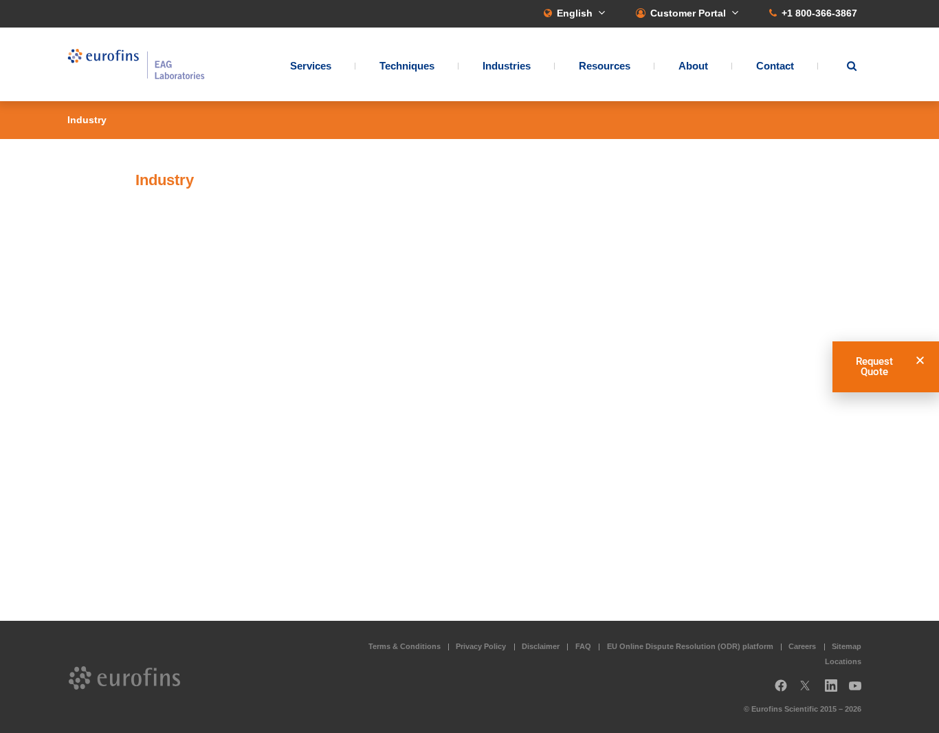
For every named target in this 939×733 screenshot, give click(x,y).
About (693, 66)
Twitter (809, 691)
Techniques (406, 66)
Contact (775, 66)
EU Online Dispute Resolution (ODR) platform (690, 646)
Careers (802, 646)
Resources (604, 66)
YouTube (859, 691)
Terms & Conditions (404, 646)
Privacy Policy (481, 646)
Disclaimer (541, 646)
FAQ (583, 646)
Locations (843, 661)
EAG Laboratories (136, 64)
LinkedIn (835, 691)
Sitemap (846, 646)
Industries (507, 66)
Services (310, 66)
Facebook (781, 691)
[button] (920, 360)
